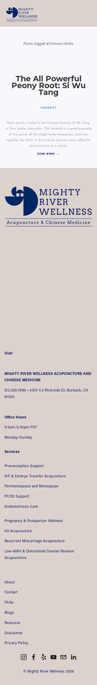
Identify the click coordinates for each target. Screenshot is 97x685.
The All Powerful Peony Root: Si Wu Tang (49, 85)
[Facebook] (33, 657)
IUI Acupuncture (18, 530)
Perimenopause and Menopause (31, 485)
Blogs (9, 612)
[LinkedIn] (73, 657)
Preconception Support (24, 465)
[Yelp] (43, 657)
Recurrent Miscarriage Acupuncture (35, 540)
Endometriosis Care (21, 506)
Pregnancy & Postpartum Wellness (34, 520)
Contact (11, 592)
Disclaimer (14, 632)
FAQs (9, 602)
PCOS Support (17, 496)
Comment (48, 107)
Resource (12, 622)
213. (8, 390)
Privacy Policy (16, 642)
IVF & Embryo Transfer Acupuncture (35, 476)
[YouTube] (53, 657)
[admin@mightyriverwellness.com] (63, 657)
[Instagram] (24, 657)
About (10, 582)
